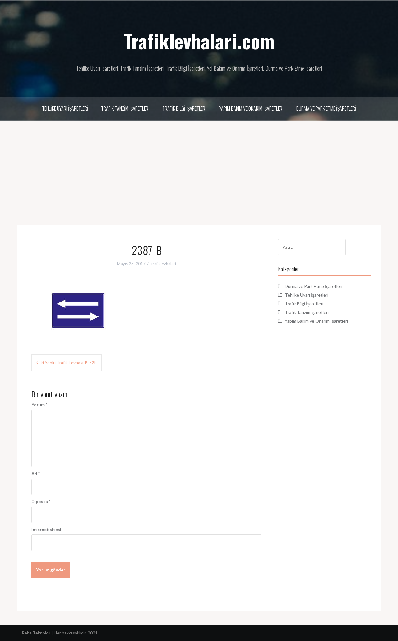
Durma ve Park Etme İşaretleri (326, 108)
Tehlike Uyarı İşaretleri (65, 108)
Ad (35, 473)
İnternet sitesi (46, 529)
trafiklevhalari (163, 263)
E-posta (40, 501)
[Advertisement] (199, 167)
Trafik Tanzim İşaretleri (125, 108)
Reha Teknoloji (36, 632)
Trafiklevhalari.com (199, 40)
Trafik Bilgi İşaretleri (184, 108)
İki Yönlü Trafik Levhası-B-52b (68, 362)
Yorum (39, 404)
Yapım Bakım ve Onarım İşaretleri (251, 108)
